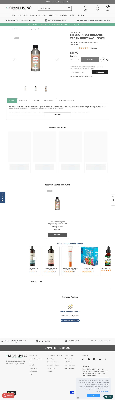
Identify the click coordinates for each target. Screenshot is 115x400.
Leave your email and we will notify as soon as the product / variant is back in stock (88, 68)
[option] (36, 59)
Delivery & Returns (67, 101)
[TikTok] (94, 359)
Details (11, 101)
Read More (57, 114)
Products (14, 29)
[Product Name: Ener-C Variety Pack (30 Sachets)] (89, 261)
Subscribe (100, 72)
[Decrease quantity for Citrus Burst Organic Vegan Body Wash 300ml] (71, 59)
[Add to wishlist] (102, 59)
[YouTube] (100, 359)
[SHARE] (106, 60)
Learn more (105, 391)
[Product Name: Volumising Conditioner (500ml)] (50, 261)
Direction (23, 101)
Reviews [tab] (33, 282)
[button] (14, 59)
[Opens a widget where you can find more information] (108, 397)
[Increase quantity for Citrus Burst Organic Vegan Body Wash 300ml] (78, 59)
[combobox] (52, 8)
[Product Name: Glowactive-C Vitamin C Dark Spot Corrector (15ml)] (70, 261)
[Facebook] (83, 359)
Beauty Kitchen (75, 32)
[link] (20, 20)
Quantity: (73, 56)
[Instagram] (88, 359)
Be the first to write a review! (70, 320)
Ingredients (49, 101)
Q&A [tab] (40, 282)
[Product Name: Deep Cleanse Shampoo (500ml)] (31, 261)
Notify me (57, 235)
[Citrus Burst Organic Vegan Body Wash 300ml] (57, 204)
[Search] (55, 8)
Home (8, 29)
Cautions (35, 101)
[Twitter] (105, 359)
